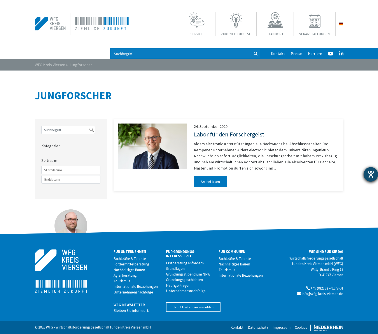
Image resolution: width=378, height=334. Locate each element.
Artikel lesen (210, 181)
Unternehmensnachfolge (133, 292)
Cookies (301, 327)
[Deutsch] (341, 24)
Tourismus (122, 281)
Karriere (315, 53)
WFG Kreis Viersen (50, 64)
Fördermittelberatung (131, 264)
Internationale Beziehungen (136, 286)
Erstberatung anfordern (185, 263)
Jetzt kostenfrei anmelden (193, 307)
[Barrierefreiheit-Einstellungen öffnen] (371, 174)
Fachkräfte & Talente (130, 258)
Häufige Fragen (178, 285)
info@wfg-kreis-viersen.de (322, 293)
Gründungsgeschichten (184, 279)
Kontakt (278, 53)
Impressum (281, 327)
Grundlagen (175, 268)
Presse (296, 53)
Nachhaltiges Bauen (129, 269)
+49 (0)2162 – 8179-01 (327, 288)
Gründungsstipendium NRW (188, 274)
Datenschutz (258, 327)
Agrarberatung (125, 275)
